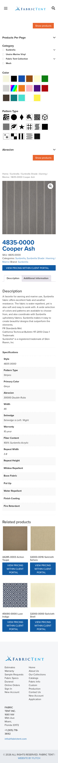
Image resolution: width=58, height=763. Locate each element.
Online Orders (12, 685)
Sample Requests (14, 674)
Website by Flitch (29, 758)
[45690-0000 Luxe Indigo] (15, 595)
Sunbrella (14, 173)
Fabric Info (34, 681)
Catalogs (33, 678)
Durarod (9, 681)
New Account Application (36, 697)
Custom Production (35, 686)
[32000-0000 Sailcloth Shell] (43, 595)
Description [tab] (13, 278)
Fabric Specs (11, 678)
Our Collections (37, 674)
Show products (43, 25)
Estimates (10, 667)
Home (5, 173)
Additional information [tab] (36, 278)
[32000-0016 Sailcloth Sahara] (43, 538)
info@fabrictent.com (16, 738)
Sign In (8, 688)
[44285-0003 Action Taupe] (15, 538)
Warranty (9, 671)
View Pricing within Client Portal (27, 268)
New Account (12, 692)
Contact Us (35, 692)
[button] (50, 186)
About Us (34, 671)
